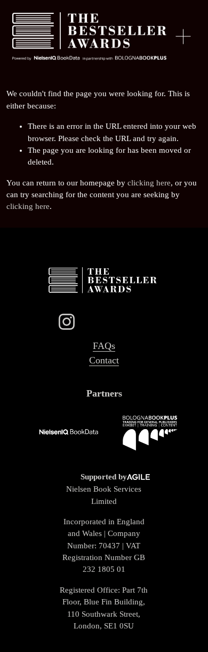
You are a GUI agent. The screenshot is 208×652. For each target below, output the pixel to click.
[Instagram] (66, 321)
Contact (104, 360)
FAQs (104, 345)
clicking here (149, 182)
